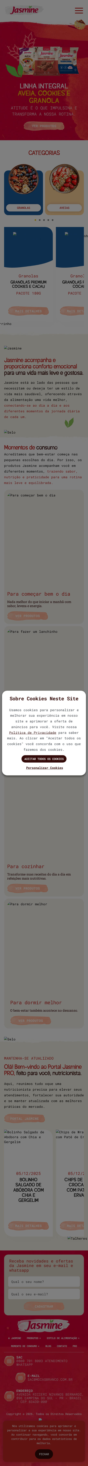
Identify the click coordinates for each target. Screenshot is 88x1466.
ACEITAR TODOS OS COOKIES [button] (44, 759)
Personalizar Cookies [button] (44, 767)
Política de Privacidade (32, 732)
